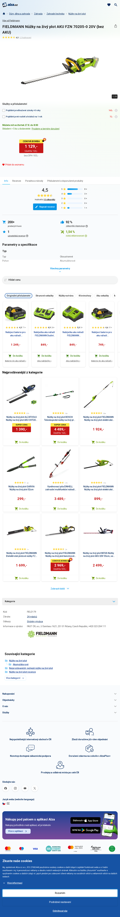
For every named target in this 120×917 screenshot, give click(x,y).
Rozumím (60, 893)
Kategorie (10, 601)
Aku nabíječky (44, 361)
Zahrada (38, 13)
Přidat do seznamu (14, 164)
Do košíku (23, 442)
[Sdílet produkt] (115, 26)
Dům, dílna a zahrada (19, 13)
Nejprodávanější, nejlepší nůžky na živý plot (31, 668)
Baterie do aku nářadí (15, 361)
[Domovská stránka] (3, 13)
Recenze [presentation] (16, 181)
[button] (60, 693)
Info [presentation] (6, 181)
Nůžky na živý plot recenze (22, 672)
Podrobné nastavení (60, 902)
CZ (8, 803)
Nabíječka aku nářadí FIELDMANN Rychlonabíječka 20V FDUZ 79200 (73, 334)
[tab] (6, 180)
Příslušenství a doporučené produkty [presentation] (65, 181)
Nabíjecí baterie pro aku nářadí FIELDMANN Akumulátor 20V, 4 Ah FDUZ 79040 (15, 334)
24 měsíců (32, 616)
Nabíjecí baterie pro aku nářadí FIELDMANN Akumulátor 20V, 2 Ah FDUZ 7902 (101, 334)
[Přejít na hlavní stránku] (10, 4)
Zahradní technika (55, 13)
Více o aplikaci (15, 831)
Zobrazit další (58, 588)
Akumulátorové (20, 664)
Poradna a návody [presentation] (34, 181)
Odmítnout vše (60, 911)
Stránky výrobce (35, 621)
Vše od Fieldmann (11, 20)
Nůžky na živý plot (77, 13)
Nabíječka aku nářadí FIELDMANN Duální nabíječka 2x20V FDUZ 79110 (44, 334)
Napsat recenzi (47, 207)
